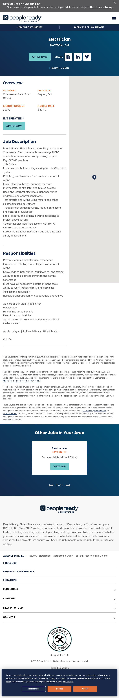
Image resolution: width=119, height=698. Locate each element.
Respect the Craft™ (63, 555)
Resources (10, 589)
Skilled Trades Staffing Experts (91, 555)
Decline (59, 689)
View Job (59, 466)
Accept (85, 689)
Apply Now (40, 56)
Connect (9, 617)
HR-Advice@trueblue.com (94, 411)
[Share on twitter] (87, 57)
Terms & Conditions (59, 668)
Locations (10, 580)
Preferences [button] (68, 682)
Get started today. (101, 7)
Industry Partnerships (39, 555)
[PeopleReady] (22, 18)
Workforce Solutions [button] (89, 27)
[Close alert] (115, 3)
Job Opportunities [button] (30, 27)
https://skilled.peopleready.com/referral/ (21, 381)
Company (9, 598)
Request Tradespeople (19, 571)
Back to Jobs (61, 68)
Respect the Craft (59, 655)
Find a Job (10, 563)
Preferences (33, 689)
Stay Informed (13, 608)
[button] (114, 18)
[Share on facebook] (68, 57)
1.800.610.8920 (10, 413)
